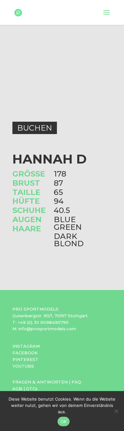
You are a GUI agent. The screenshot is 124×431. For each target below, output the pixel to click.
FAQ (76, 381)
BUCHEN (34, 127)
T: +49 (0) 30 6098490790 (40, 322)
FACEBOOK (25, 352)
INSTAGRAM (26, 346)
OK (64, 421)
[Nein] (116, 411)
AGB (17, 388)
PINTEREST (25, 359)
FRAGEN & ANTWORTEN (40, 381)
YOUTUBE (23, 366)
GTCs (32, 388)
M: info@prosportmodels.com (44, 328)
